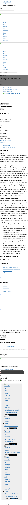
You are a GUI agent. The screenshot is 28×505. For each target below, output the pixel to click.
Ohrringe (9, 140)
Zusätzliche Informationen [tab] (9, 147)
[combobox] (7, 10)
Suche (1, 72)
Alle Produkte (3, 140)
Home (4, 22)
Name (1, 335)
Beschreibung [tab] (6, 145)
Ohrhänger (2, 142)
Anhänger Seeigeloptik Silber (13, 452)
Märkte (4, 28)
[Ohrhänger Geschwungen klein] (10, 89)
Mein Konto (5, 30)
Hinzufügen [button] (13, 415)
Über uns (5, 26)
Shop (4, 24)
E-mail (1, 337)
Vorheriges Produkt (7, 87)
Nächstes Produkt (7, 91)
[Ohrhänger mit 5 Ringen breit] (11, 93)
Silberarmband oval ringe (11, 426)
